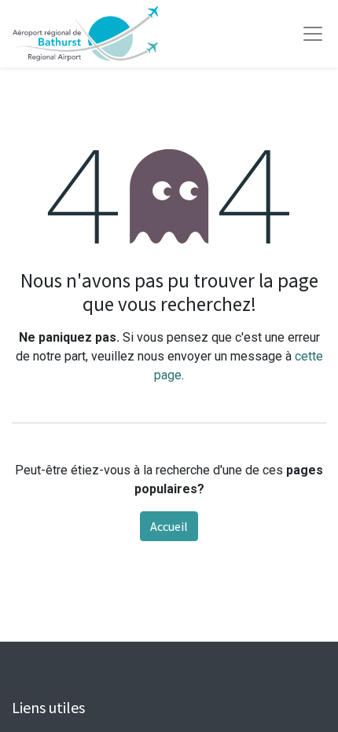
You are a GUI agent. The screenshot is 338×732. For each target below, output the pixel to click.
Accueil (169, 526)
